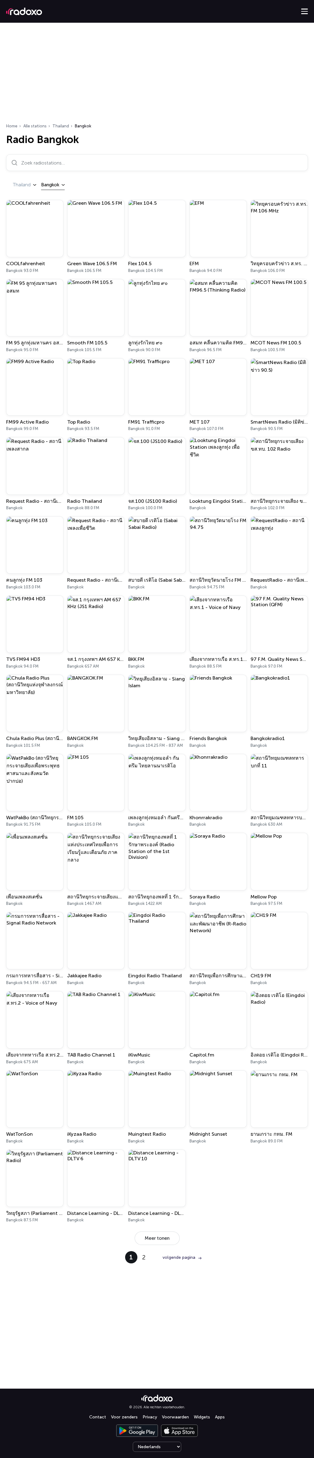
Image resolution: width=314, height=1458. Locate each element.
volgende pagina (179, 1257)
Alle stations (35, 126)
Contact (97, 1417)
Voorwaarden (175, 1417)
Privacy (150, 1417)
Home (11, 126)
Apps (220, 1417)
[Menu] (304, 11)
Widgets (202, 1417)
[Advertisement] (157, 75)
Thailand (60, 126)
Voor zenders (124, 1417)
